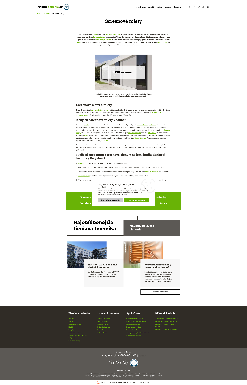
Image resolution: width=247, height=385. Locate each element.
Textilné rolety (102, 321)
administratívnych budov (146, 125)
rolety (94, 34)
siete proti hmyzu (139, 138)
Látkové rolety (102, 330)
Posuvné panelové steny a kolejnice (78, 337)
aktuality (151, 7)
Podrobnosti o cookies (119, 194)
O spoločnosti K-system (134, 318)
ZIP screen (152, 133)
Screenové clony (84, 176)
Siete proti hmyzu (75, 324)
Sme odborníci (83, 163)
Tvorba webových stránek (135, 382)
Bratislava (85, 203)
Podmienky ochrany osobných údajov (165, 325)
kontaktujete (163, 42)
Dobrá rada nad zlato (133, 330)
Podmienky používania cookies (166, 329)
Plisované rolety (103, 324)
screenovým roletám (104, 40)
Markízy (71, 327)
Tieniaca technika (103, 318)
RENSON (104, 141)
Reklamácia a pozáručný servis (166, 321)
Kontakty (177, 7)
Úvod (38, 14)
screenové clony (97, 110)
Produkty (46, 14)
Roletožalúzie (102, 333)
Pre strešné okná (74, 333)
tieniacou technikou (113, 34)
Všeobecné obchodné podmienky (166, 318)
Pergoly (71, 330)
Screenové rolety (99, 37)
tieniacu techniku (151, 172)
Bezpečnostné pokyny (134, 327)
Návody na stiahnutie (133, 336)
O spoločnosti (141, 7)
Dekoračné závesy (103, 327)
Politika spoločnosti (133, 324)
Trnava (163, 203)
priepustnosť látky (158, 113)
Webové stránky (106, 382)
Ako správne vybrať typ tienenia (137, 333)
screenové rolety (82, 115)
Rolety (71, 321)
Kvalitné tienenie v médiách (136, 321)
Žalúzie (71, 318)
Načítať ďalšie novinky (160, 292)
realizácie (168, 7)
